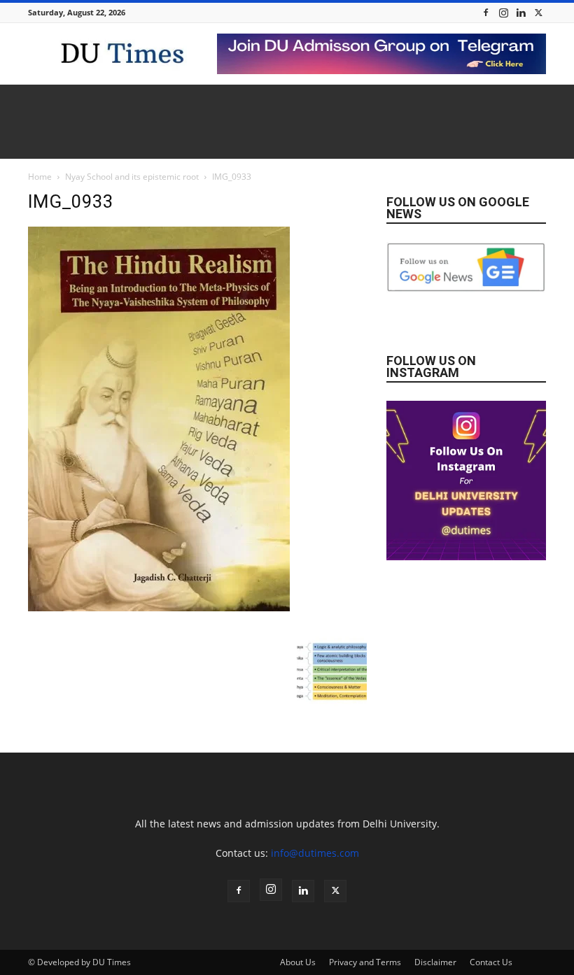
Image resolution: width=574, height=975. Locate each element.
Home (40, 177)
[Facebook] (485, 12)
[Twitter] (538, 12)
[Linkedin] (520, 12)
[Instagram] (503, 12)
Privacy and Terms (365, 962)
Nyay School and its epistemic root (132, 177)
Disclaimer (435, 962)
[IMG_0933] (159, 607)
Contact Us (491, 962)
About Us (298, 962)
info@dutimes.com (315, 853)
